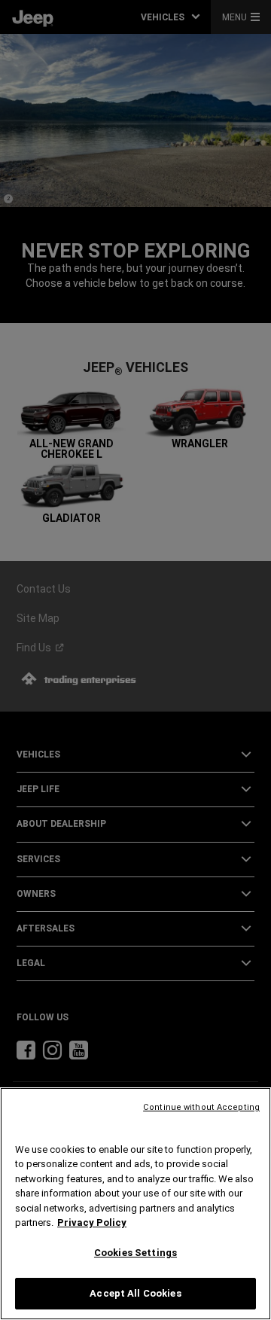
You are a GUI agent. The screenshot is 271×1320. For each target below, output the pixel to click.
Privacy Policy (91, 1222)
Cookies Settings (135, 1252)
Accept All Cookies (135, 1293)
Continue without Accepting (201, 1107)
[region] (135, 1203)
